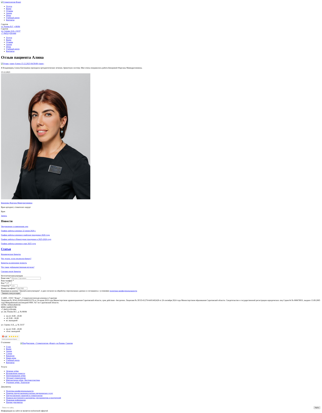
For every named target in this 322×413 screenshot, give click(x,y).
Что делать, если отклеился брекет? (16, 259)
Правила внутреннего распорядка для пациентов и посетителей (33, 398)
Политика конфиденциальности (20, 391)
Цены (8, 15)
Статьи (6, 249)
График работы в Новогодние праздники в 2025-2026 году (26, 239)
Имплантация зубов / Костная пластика (23, 380)
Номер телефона (9, 288)
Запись (4, 216)
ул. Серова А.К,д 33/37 (11, 31)
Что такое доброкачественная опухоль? (17, 267)
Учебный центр (12, 18)
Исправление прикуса (15, 373)
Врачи (8, 9)
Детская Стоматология (16, 378)
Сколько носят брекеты (11, 271)
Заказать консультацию (11, 293)
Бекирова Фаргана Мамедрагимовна (16, 203)
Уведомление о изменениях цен (14, 226)
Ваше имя (6, 278)
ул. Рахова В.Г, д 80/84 (10, 26)
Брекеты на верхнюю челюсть (14, 263)
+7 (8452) (5, 33)
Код (3, 283)
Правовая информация (16, 400)
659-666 (12, 33)
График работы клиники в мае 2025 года (18, 244)
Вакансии (10, 356)
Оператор (6, 286)
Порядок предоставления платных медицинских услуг (29, 393)
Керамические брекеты (11, 254)
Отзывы (9, 11)
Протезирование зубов (16, 376)
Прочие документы (14, 402)
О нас (8, 347)
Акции (9, 13)
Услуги (9, 6)
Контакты (10, 20)
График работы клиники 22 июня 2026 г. (18, 231)
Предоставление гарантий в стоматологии (24, 395)
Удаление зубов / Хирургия (17, 382)
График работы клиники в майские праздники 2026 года (25, 235)
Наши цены (11, 358)
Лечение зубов (12, 371)
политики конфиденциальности (123, 291)
